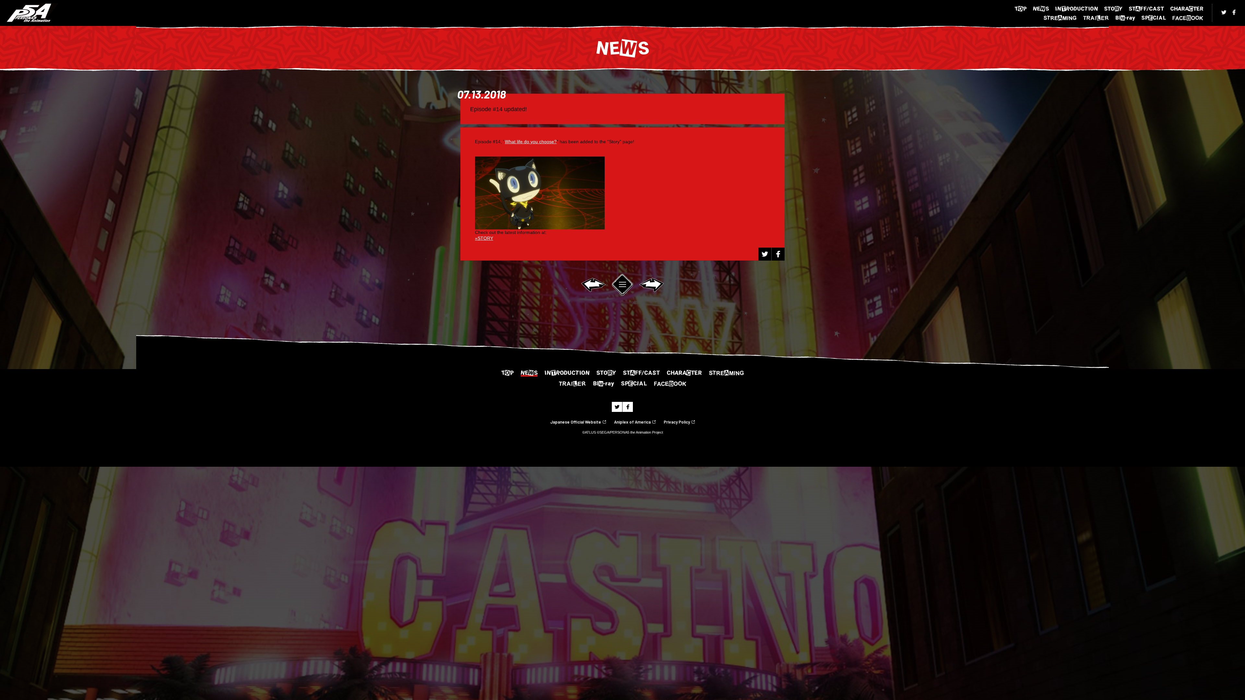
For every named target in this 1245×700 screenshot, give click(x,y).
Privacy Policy (677, 422)
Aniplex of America (632, 422)
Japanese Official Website (575, 422)
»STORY (484, 238)
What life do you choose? (531, 141)
